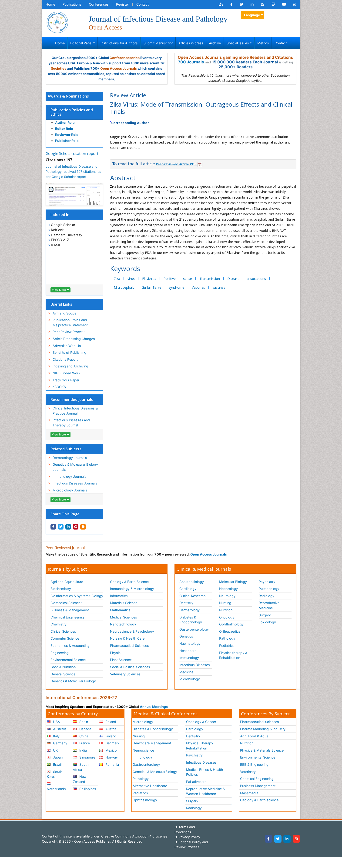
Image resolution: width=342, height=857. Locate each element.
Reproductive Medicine (269, 605)
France (84, 743)
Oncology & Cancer (201, 722)
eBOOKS (59, 387)
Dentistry (186, 603)
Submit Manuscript (158, 43)
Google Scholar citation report (72, 153)
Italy (56, 736)
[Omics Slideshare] (273, 4)
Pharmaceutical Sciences (129, 646)
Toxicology (267, 622)
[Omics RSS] (262, 4)
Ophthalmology (231, 624)
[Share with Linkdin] (68, 527)
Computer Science (64, 638)
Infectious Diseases (194, 665)
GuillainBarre (151, 287)
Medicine (186, 672)
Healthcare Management (152, 743)
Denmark (111, 743)
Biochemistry (60, 589)
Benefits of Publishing (69, 352)
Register (122, 4)
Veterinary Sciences (125, 674)
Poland (110, 722)
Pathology (227, 638)
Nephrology (228, 589)
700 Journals (191, 62)
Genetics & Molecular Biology (73, 681)
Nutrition (225, 610)
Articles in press (190, 43)
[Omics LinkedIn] (252, 4)
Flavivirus (149, 278)
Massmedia (249, 793)
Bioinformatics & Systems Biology (76, 596)
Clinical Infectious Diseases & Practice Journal (75, 410)
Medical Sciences (123, 617)
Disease (233, 278)
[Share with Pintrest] (75, 527)
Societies (58, 68)
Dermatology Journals (70, 458)
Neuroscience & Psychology (132, 631)
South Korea (54, 774)
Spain (83, 722)
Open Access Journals (118, 68)
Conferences (99, 4)
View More (59, 289)
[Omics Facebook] (231, 4)
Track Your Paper (66, 380)
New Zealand (79, 779)
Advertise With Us (67, 346)
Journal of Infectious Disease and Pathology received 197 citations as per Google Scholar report (73, 171)
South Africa (80, 767)
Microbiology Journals (70, 490)
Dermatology (189, 610)
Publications (72, 4)
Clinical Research (192, 596)
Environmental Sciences (68, 660)
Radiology (266, 596)
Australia (59, 729)
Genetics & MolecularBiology (155, 772)
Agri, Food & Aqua (254, 736)
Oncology (226, 617)
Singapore (86, 757)
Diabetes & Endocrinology (190, 619)
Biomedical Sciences (66, 603)
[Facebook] (268, 839)
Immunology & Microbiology (132, 589)
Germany (59, 743)
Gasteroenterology (194, 629)
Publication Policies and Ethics (71, 112)
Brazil (56, 764)
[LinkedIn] (287, 839)
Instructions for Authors (119, 43)
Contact (142, 4)
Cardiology (187, 589)
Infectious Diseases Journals (75, 483)
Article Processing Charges (74, 339)
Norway (111, 757)
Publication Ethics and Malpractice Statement (70, 322)
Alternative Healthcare (150, 786)
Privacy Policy (189, 837)
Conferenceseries (125, 58)
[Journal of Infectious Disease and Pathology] (57, 22)
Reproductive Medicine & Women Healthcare (205, 791)
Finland (110, 736)
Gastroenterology (146, 764)
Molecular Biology (233, 582)
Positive (170, 278)
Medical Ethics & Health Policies (204, 772)
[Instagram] (296, 839)
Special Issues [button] (238, 43)
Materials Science (123, 603)
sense (187, 278)
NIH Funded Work (66, 373)
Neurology (227, 596)
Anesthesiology (191, 582)
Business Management (257, 786)
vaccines (218, 287)
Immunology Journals (69, 476)
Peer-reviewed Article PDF (176, 164)
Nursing (225, 603)
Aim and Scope (64, 313)
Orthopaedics (230, 631)
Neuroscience (143, 750)
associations (256, 278)
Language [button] (252, 15)
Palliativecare (196, 782)
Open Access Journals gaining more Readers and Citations (235, 57)
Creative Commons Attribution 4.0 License (133, 836)
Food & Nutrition (63, 667)
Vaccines (198, 287)
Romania (111, 764)
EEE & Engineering (254, 764)
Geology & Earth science (259, 800)
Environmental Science (257, 757)
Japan (57, 757)
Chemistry (58, 624)
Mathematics (120, 610)
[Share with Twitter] (61, 527)
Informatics (119, 596)
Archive (215, 43)
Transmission (209, 278)
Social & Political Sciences (130, 667)
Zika (117, 278)
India (82, 750)
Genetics (186, 636)
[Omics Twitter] (241, 4)
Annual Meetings (154, 707)
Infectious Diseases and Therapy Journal (71, 422)
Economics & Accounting (70, 646)
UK (55, 750)
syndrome (176, 287)
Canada (84, 729)
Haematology (190, 643)
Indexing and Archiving (70, 366)
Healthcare (187, 651)
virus (131, 278)
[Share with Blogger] (83, 527)
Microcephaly (124, 287)
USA (56, 722)
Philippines (87, 789)
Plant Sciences (121, 660)
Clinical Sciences (63, 631)
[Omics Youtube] (284, 4)
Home (50, 4)
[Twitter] (278, 839)
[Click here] (221, 4)
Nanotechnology (123, 624)
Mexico (110, 750)
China (83, 736)
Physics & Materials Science (262, 750)
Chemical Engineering (67, 617)
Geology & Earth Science (129, 582)
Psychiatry (267, 582)
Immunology (189, 658)
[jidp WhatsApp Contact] (295, 4)
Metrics (263, 43)
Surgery (265, 615)
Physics (116, 653)
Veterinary (248, 772)
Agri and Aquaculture (66, 582)
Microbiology (189, 679)
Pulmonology (269, 589)
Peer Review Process (69, 332)
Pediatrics (227, 646)
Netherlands (56, 789)
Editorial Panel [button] (81, 43)
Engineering (59, 653)
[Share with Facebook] (53, 527)
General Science (62, 674)
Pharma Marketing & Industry (262, 729)
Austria (110, 729)
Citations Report (65, 359)
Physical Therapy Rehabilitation (199, 745)
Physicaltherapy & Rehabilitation (233, 655)
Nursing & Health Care (127, 638)
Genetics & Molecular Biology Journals (75, 466)
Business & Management (69, 610)
